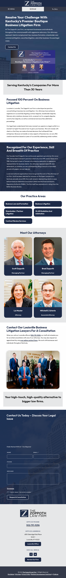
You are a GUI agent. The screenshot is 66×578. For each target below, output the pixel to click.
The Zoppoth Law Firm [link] (29, 572)
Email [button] (34, 9)
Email (36, 452)
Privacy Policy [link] (26, 574)
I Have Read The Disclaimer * (20, 492)
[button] (11, 8)
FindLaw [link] (55, 574)
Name (9, 452)
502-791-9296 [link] (36, 335)
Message (10, 471)
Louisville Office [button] (33, 544)
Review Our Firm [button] (33, 559)
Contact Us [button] (12, 47)
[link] (33, 3)
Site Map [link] (18, 574)
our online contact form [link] (29, 340)
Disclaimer (10, 488)
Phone (9, 462)
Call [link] (56, 9)
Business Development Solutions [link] (41, 574)
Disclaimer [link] (11, 574)
